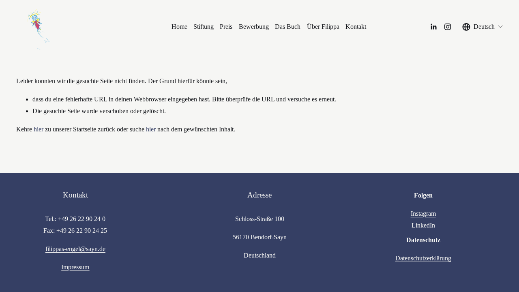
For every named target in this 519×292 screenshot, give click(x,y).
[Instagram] (448, 27)
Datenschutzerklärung (423, 258)
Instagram (423, 213)
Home (179, 26)
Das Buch (287, 26)
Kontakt (355, 26)
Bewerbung (254, 26)
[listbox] (483, 26)
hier (38, 129)
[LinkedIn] (433, 27)
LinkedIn (423, 225)
